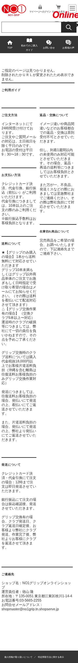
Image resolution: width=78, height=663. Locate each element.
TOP (9, 47)
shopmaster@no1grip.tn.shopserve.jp (30, 609)
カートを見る (58, 11)
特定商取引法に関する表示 (51, 657)
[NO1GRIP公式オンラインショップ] (14, 15)
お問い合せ (49, 47)
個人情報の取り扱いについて (18, 657)
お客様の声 (68, 47)
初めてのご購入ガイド (29, 47)
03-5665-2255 (30, 600)
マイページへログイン (40, 11)
